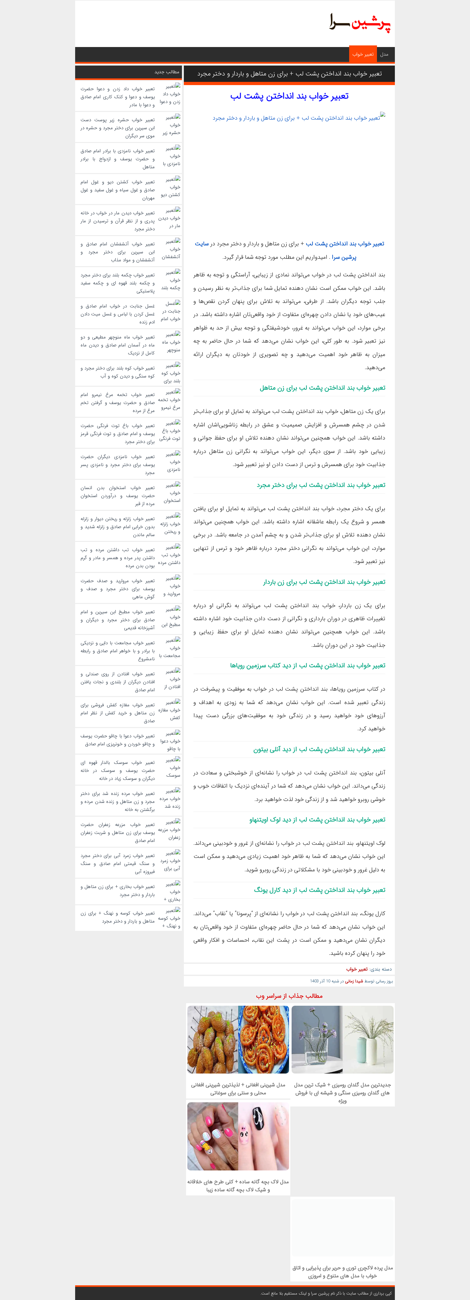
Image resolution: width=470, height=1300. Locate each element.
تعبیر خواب (363, 54)
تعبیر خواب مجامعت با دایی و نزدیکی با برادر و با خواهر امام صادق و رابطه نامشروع (118, 651)
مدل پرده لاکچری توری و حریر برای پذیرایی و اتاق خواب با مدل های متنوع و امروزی (343, 1272)
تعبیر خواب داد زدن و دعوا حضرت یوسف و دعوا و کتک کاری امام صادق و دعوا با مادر (118, 97)
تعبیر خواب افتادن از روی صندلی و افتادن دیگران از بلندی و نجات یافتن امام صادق (118, 682)
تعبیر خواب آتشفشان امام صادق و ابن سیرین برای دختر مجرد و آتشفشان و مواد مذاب (118, 252)
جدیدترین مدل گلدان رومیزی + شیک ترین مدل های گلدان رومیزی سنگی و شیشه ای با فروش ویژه (342, 1093)
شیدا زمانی (354, 981)
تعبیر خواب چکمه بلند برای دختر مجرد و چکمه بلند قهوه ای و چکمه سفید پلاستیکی (118, 283)
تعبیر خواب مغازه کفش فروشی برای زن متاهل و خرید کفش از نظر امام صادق (118, 713)
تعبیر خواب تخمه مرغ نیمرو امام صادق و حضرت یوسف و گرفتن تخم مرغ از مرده (118, 403)
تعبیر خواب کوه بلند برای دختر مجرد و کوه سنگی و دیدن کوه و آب (118, 372)
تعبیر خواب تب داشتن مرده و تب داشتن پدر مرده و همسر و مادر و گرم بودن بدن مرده (118, 558)
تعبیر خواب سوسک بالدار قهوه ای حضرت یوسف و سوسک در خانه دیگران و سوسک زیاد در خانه (118, 770)
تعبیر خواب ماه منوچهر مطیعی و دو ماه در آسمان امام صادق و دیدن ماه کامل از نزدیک (118, 345)
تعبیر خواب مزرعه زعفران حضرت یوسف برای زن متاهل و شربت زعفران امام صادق (118, 832)
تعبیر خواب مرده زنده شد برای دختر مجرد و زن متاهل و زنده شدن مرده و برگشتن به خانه (118, 801)
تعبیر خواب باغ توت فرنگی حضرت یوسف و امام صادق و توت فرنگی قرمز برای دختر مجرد (118, 434)
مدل (384, 54)
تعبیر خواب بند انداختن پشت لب (289, 96)
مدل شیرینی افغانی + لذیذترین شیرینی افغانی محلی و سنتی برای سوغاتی (238, 1089)
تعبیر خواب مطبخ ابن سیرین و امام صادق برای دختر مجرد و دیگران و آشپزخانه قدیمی (118, 620)
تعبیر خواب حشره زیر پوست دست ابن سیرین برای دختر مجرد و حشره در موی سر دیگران (118, 128)
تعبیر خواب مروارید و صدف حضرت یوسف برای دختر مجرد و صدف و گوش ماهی (118, 589)
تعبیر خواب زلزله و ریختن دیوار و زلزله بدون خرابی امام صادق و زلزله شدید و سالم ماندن (118, 527)
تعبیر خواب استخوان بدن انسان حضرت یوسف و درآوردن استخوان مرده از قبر (118, 496)
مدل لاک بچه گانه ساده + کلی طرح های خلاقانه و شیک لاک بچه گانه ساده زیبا (238, 1186)
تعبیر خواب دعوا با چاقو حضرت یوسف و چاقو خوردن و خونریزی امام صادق (118, 740)
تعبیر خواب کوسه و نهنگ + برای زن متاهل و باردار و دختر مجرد (118, 917)
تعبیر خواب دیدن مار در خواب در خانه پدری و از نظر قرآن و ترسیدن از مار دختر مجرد (118, 221)
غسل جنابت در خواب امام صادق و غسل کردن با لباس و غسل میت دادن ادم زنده (118, 314)
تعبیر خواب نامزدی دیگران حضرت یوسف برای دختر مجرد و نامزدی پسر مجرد (118, 465)
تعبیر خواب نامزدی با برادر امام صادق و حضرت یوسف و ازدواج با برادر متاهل (118, 159)
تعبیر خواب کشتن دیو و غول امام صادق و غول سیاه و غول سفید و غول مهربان (118, 190)
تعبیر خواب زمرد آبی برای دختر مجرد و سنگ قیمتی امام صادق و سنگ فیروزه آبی (118, 864)
